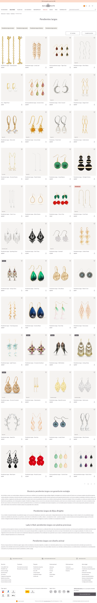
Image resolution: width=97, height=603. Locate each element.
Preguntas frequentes (6, 576)
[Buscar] (95, 9)
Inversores (68, 567)
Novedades (4, 9)
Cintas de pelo (36, 572)
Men (56, 9)
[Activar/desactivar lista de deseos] (21, 37)
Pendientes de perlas (38, 567)
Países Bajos (52, 574)
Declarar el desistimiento (87, 578)
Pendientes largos (37, 574)
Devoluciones (4, 572)
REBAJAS (45, 9)
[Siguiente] (94, 483)
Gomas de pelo (36, 568)
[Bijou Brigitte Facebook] (59, 591)
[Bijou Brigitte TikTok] (51, 591)
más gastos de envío (47, 601)
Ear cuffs (35, 570)
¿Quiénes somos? (70, 568)
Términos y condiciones (87, 567)
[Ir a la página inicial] (48, 5)
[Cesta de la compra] (95, 5)
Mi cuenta (3, 574)
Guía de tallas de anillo (6, 580)
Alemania (52, 567)
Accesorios (28, 9)
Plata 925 (19, 9)
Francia (51, 570)
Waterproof (37, 9)
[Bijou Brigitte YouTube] (68, 591)
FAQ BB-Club (4, 568)
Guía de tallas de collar (6, 581)
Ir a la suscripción (85, 594)
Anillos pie (35, 576)
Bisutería (12, 9)
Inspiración (63, 9)
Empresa (68, 570)
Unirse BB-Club (4, 567)
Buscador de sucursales (22, 568)
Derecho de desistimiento (88, 576)
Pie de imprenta (85, 574)
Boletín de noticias (5, 578)
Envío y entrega (4, 570)
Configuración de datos (87, 581)
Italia (51, 572)
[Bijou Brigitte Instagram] (55, 591)
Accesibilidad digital (86, 580)
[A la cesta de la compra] (46, 67)
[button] (89, 5)
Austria (51, 568)
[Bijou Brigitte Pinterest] (63, 591)
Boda (51, 9)
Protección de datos (86, 572)
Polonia (51, 576)
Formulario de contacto (22, 567)
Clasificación (89, 33)
